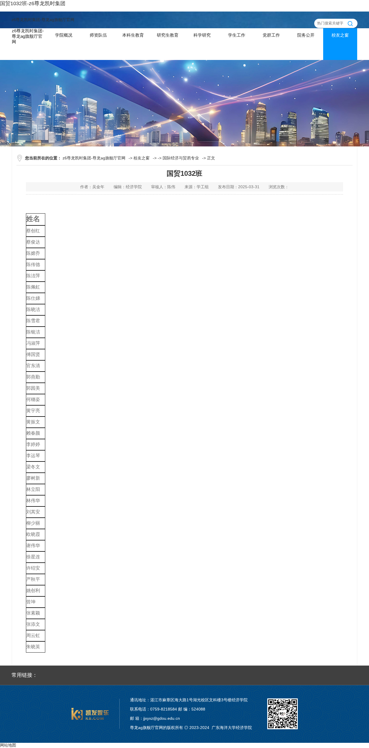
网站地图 (8, 745)
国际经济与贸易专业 (181, 158)
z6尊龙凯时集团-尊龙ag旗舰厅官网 (43, 19)
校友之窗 (141, 158)
